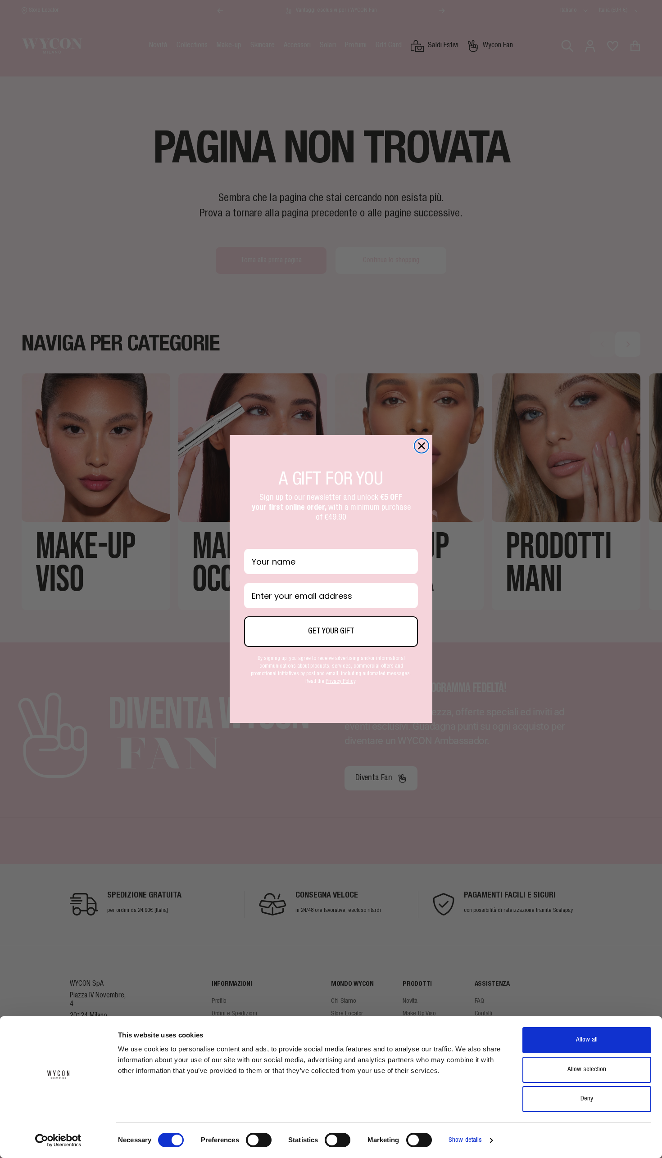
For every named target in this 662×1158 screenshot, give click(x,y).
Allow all (587, 1040)
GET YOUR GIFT (331, 632)
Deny (586, 1098)
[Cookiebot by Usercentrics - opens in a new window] (58, 1140)
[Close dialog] (421, 446)
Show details (465, 1140)
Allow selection (586, 1069)
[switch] (259, 1140)
